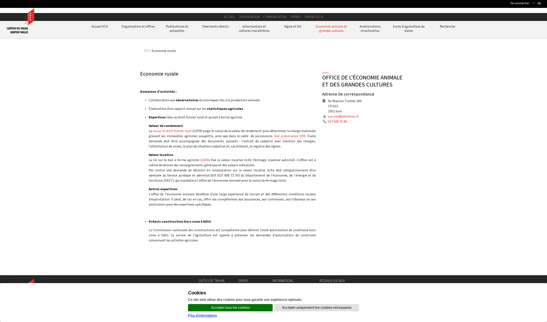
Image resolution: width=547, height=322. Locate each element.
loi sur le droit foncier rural (172, 131)
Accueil (229, 17)
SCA (147, 51)
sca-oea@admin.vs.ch (343, 116)
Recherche (447, 26)
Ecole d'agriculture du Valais (409, 28)
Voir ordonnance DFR (289, 136)
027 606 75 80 (337, 121)
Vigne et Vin (292, 26)
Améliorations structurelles (370, 28)
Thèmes (295, 17)
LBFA (205, 160)
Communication (274, 17)
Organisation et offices (138, 26)
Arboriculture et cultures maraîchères (254, 28)
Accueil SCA (99, 26)
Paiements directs (215, 26)
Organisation (249, 17)
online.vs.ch (313, 17)
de (539, 3)
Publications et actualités (177, 28)
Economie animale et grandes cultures (331, 28)
